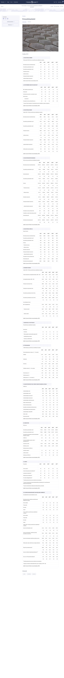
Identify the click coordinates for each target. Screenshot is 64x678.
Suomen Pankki (57, 6)
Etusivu (2, 6)
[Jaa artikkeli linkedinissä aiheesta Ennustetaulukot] (7, 18)
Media (62, 6)
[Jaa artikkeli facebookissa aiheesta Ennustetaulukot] (5, 18)
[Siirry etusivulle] (32, 2)
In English (52, 6)
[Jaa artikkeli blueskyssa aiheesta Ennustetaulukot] (3, 18)
